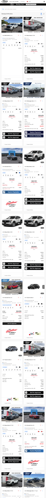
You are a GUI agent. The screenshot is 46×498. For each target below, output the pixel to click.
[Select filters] (41, 14)
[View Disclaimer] (20, 45)
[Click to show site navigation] (44, 1)
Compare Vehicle (7, 78)
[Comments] (42, 46)
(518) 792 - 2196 (7, 188)
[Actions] (20, 35)
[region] (34, 60)
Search (41, 9)
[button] (21, 25)
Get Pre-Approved (12, 323)
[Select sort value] (43, 14)
